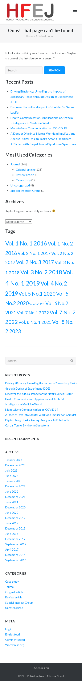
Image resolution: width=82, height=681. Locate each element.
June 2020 (11, 512)
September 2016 (15, 560)
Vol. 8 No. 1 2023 (35, 322)
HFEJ (21, 676)
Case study (23, 180)
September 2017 (15, 544)
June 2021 (11, 502)
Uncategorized (20, 185)
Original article (25, 169)
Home (29, 36)
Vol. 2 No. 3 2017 (35, 262)
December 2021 (15, 497)
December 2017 (15, 539)
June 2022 (11, 491)
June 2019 (11, 523)
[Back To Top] (71, 671)
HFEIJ (45, 668)
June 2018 (11, 533)
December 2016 (15, 554)
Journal (15, 164)
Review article (25, 175)
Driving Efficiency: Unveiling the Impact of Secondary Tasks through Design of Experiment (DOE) (42, 97)
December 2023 (15, 465)
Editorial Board (55, 676)
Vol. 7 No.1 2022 (33, 312)
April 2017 (12, 549)
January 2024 (13, 460)
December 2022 (15, 486)
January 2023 (13, 481)
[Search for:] (24, 70)
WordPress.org (14, 645)
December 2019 (15, 518)
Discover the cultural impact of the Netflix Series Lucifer (39, 393)
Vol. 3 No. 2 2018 (41, 272)
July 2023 (11, 470)
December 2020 (15, 507)
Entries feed (12, 634)
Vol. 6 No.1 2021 (37, 304)
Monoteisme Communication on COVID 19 (39, 128)
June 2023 (11, 475)
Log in (8, 629)
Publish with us (35, 676)
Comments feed (15, 639)
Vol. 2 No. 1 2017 (34, 253)
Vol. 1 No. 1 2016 (26, 243)
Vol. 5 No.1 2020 (37, 294)
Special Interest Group (26, 190)
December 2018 (15, 528)
